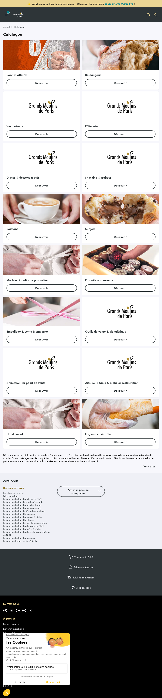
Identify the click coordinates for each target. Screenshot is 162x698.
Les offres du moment (13, 492)
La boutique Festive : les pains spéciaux (21, 507)
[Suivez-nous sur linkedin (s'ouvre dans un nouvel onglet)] (19, 610)
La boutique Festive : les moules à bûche (22, 516)
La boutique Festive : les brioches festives (22, 504)
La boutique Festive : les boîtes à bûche (21, 528)
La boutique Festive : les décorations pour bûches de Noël (26, 533)
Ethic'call (7, 686)
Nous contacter (11, 624)
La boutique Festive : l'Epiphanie (18, 519)
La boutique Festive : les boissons (19, 537)
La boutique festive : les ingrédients (20, 540)
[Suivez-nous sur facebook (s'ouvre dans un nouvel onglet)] (6, 610)
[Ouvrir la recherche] (148, 14)
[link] (8, 26)
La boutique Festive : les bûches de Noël (22, 498)
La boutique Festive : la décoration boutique (24, 510)
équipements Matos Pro (119, 3)
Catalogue (10, 481)
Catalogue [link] (19, 26)
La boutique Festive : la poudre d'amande (23, 501)
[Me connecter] (155, 14)
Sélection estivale (11, 495)
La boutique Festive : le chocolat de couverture (25, 522)
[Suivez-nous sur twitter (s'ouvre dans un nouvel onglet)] (31, 610)
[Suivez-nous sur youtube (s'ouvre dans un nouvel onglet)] (25, 610)
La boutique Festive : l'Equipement (19, 513)
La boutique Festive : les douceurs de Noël (23, 525)
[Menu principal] (6, 14)
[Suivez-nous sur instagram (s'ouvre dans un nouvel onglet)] (12, 610)
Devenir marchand (13, 628)
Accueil (6, 26)
